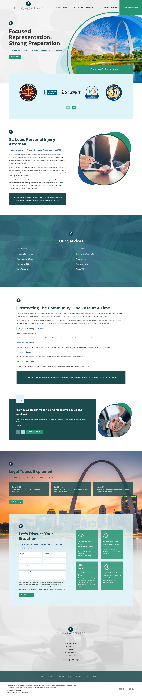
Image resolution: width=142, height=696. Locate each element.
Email (45, 559)
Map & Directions (71, 655)
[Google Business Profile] (77, 660)
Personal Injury (60, 677)
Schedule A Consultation (130, 7)
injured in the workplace (48, 157)
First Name (22, 553)
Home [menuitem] (58, 7)
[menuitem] (9, 693)
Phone (21, 559)
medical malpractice (32, 157)
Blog (69, 677)
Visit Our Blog (16, 502)
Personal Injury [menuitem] (78, 7)
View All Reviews (34, 432)
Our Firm (49, 677)
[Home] (28, 7)
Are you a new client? (25, 565)
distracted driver (14, 157)
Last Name (46, 553)
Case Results (78, 677)
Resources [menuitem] (89, 7)
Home (42, 677)
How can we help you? (25, 572)
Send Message (26, 595)
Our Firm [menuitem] (66, 7)
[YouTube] (73, 660)
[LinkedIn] (69, 660)
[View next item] (74, 107)
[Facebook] (64, 660)
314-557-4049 (110, 7)
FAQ (87, 677)
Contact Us (15, 57)
